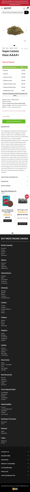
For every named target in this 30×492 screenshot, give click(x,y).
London (3, 310)
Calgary (3, 264)
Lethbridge (3, 266)
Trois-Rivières (4, 355)
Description (5, 126)
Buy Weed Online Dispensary (8, 486)
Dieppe (3, 383)
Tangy (23, 103)
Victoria (3, 250)
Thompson (3, 296)
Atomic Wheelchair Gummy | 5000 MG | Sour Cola (7, 211)
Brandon (3, 292)
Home (3, 48)
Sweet (20, 103)
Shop (7, 48)
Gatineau (3, 351)
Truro (2, 366)
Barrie (2, 322)
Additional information (9, 177)
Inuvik (2, 423)
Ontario (3, 302)
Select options (22, 223)
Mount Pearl (4, 410)
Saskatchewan (6, 273)
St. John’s (3, 407)
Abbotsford (4, 255)
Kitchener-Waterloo (6, 309)
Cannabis (11, 48)
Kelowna (3, 251)
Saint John (3, 379)
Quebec (4, 345)
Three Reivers (4, 397)
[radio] (18, 218)
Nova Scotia (5, 360)
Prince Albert (4, 279)
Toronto (3, 305)
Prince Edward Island (8, 389)
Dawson (3, 442)
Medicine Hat (4, 268)
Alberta (3, 260)
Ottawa (3, 312)
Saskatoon (3, 276)
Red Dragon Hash (22, 210)
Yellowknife (4, 422)
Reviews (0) (4, 181)
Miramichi (3, 384)
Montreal (3, 348)
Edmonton (3, 263)
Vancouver (3, 248)
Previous (3, 30)
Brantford (3, 335)
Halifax (3, 363)
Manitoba (4, 288)
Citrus (12, 103)
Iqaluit (2, 431)
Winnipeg (3, 290)
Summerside (4, 394)
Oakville (3, 340)
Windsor (3, 320)
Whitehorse (4, 441)
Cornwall (3, 399)
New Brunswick (6, 375)
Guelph (3, 323)
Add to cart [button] (7, 220)
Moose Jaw (3, 281)
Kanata (3, 333)
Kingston (4, 330)
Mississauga (4, 325)
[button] (10, 233)
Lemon (16, 103)
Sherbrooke (4, 353)
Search (26, 12)
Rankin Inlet (4, 433)
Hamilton (3, 307)
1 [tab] (14, 45)
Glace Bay (3, 370)
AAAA (16, 48)
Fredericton (4, 381)
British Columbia (6, 245)
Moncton (3, 377)
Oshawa (4, 317)
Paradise (3, 412)
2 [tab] (16, 45)
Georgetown (4, 338)
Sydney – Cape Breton (6, 364)
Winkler (3, 294)
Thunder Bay (4, 336)
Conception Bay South (6, 409)
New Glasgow (4, 368)
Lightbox (25, 41)
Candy (8, 103)
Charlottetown (4, 392)
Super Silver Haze (11, 140)
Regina (2, 277)
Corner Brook (4, 414)
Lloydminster (4, 283)
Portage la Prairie (5, 297)
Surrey (2, 253)
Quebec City (4, 350)
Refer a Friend (5, 185)
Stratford (3, 396)
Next (26, 30)
